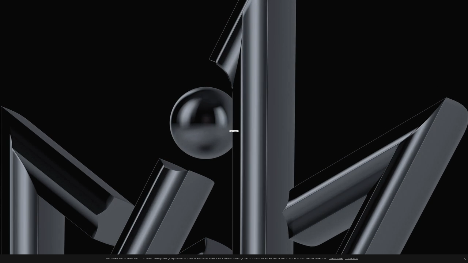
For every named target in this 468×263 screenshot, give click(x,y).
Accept (336, 258)
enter (234, 131)
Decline (351, 258)
